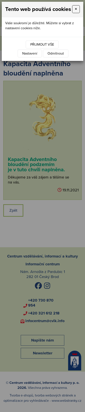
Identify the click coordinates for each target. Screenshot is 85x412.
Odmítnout (56, 53)
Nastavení (29, 53)
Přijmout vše (42, 44)
